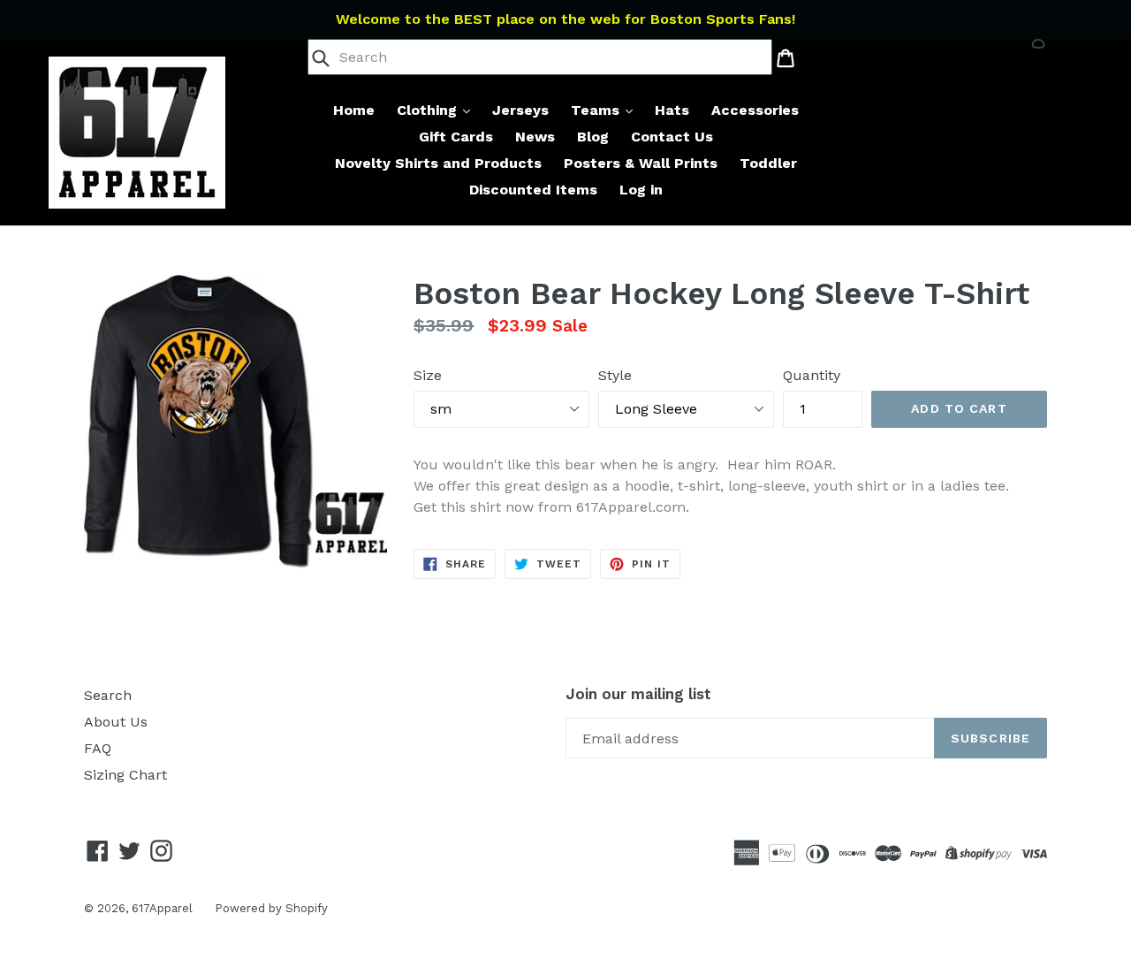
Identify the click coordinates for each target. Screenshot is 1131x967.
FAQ (97, 748)
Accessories (755, 110)
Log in (641, 189)
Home (354, 110)
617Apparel (162, 908)
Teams (597, 110)
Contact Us (672, 136)
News (535, 136)
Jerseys (520, 110)
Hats (672, 110)
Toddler (768, 163)
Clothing (429, 110)
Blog (593, 136)
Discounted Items (533, 189)
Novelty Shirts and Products (438, 163)
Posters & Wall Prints (640, 163)
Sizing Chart (125, 774)
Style (615, 375)
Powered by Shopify (271, 908)
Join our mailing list (638, 694)
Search (108, 695)
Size (428, 375)
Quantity (811, 375)
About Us (116, 721)
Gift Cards (456, 136)
